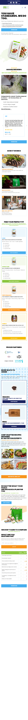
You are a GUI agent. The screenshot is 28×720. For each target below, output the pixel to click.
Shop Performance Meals (14, 309)
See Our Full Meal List (14, 476)
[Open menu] (25, 7)
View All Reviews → (6, 109)
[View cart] (22, 7)
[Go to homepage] (6, 7)
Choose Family (14, 338)
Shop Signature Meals (14, 281)
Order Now (14, 29)
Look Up (14, 546)
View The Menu (6, 502)
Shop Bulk (14, 426)
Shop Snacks (14, 401)
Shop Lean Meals (14, 252)
